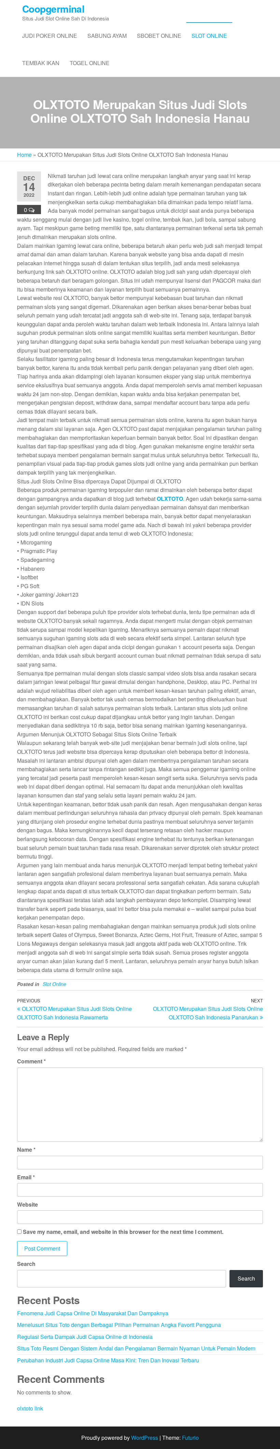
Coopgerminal (53, 9)
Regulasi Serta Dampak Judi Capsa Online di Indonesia (85, 1337)
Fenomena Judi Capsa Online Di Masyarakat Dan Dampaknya (92, 1313)
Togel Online (90, 63)
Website (27, 1204)
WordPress (144, 1437)
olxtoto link (30, 1408)
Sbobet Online (159, 36)
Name (26, 1149)
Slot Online (209, 36)
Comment (31, 1061)
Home (24, 155)
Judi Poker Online (49, 36)
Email (26, 1177)
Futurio (190, 1437)
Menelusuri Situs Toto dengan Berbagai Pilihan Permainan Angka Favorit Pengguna (119, 1325)
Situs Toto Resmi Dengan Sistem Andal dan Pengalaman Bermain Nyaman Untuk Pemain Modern (136, 1348)
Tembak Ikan (40, 63)
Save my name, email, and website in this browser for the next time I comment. (123, 1232)
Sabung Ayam (107, 36)
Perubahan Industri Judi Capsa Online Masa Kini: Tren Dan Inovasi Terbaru (108, 1360)
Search (26, 1264)
